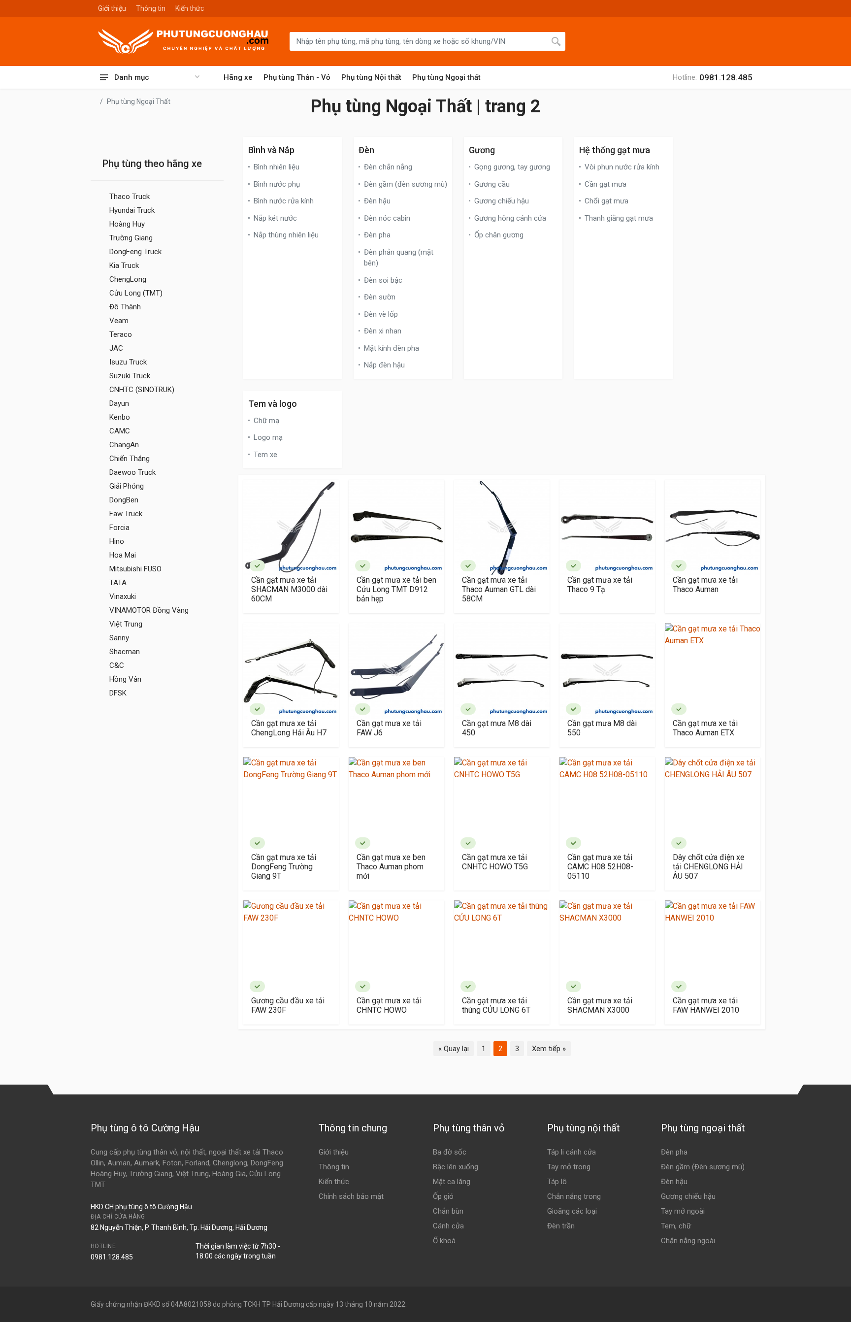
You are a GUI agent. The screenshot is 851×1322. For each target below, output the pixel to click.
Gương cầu (492, 184)
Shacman (124, 651)
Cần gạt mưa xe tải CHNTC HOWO (389, 1005)
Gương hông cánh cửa (510, 218)
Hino (116, 541)
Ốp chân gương (499, 235)
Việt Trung (125, 624)
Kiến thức (189, 8)
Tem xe (265, 454)
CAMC (119, 431)
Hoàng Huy (127, 224)
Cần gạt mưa (605, 184)
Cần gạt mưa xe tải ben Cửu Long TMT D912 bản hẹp (396, 589)
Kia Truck (124, 265)
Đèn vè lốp (381, 314)
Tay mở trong (568, 1166)
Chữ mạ (266, 420)
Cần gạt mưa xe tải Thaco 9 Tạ (599, 584)
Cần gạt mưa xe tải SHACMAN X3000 (599, 1005)
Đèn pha (377, 235)
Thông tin (150, 8)
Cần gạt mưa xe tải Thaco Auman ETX (705, 728)
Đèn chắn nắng (388, 167)
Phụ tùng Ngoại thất (446, 77)
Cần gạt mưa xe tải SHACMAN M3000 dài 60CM (289, 589)
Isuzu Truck (128, 362)
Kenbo (119, 417)
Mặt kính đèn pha (391, 348)
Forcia (119, 527)
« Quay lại (453, 1048)
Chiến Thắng (129, 458)
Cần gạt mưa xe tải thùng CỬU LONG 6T (496, 1005)
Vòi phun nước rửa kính (622, 167)
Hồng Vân (125, 679)
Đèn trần (561, 1226)
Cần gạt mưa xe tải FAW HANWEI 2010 (706, 1005)
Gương (482, 150)
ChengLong (127, 279)
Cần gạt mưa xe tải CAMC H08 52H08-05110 (600, 867)
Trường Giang (131, 237)
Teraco (120, 334)
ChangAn (124, 444)
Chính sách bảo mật (351, 1196)
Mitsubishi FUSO (135, 568)
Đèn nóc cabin (387, 218)
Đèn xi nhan (382, 331)
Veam (119, 320)
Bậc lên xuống (455, 1166)
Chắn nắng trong (574, 1196)
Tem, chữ (676, 1226)
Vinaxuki (122, 596)
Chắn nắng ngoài (688, 1240)
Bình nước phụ (277, 184)
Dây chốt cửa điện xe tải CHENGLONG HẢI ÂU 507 (709, 867)
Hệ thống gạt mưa (614, 150)
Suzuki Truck (129, 375)
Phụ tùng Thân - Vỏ (296, 77)
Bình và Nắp (271, 150)
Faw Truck (125, 513)
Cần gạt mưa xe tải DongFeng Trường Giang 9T (283, 867)
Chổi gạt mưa (606, 201)
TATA (118, 582)
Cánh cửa (448, 1226)
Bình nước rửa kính (284, 201)
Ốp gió (443, 1196)
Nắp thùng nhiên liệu (286, 235)
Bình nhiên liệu (276, 167)
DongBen (123, 500)
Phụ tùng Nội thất (371, 77)
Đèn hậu (377, 201)
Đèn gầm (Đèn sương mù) (703, 1166)
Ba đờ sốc (449, 1152)
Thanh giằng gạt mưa (619, 218)
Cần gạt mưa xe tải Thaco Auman (705, 584)
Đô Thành (125, 306)
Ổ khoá (444, 1240)
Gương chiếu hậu (501, 201)
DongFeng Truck (135, 251)
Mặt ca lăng (451, 1181)
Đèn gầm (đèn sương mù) (405, 184)
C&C (116, 665)
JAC (116, 348)
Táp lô (557, 1181)
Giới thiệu (112, 8)
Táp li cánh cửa (571, 1152)
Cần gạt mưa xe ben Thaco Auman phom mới (391, 867)
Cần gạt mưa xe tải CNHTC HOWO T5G (495, 862)
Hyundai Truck (132, 210)
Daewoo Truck (132, 472)
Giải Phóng (126, 486)
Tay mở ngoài (683, 1211)
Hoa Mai (122, 555)
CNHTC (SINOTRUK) (141, 389)
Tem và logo (272, 403)
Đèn (366, 150)
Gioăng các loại (572, 1211)
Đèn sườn (379, 297)
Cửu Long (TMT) (136, 293)
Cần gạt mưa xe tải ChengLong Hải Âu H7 (289, 728)
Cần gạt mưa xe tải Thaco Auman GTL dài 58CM (499, 589)
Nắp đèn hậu (384, 365)
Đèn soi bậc (383, 280)
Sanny (119, 637)
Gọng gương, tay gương (512, 167)
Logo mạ (268, 437)
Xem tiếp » (549, 1048)
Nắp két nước (275, 218)
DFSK (118, 693)
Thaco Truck (129, 196)
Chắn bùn (448, 1211)
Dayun (119, 403)
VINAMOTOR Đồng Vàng (149, 610)
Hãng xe (238, 77)
